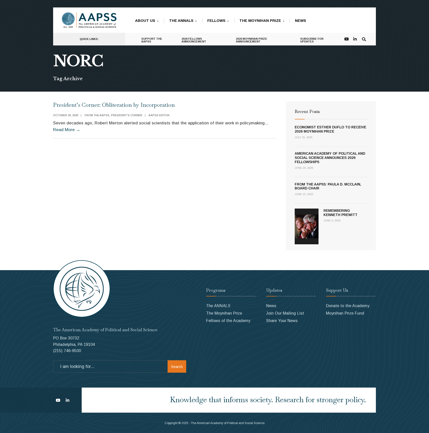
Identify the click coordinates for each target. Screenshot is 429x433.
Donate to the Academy (347, 305)
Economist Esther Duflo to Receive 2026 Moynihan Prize (330, 129)
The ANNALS (181, 20)
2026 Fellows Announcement (193, 40)
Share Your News (282, 320)
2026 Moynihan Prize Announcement (251, 40)
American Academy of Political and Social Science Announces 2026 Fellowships (330, 157)
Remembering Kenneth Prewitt (340, 213)
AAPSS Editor (159, 115)
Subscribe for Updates (311, 40)
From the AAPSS (97, 115)
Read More (66, 129)
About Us (145, 20)
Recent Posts (307, 111)
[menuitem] (149, 19)
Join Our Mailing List (285, 313)
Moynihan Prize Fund (345, 313)
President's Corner (126, 115)
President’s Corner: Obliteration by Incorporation (114, 104)
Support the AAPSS (151, 40)
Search (177, 366)
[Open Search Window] (363, 38)
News (300, 20)
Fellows (216, 20)
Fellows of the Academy (228, 320)
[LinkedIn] (355, 38)
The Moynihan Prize (260, 20)
